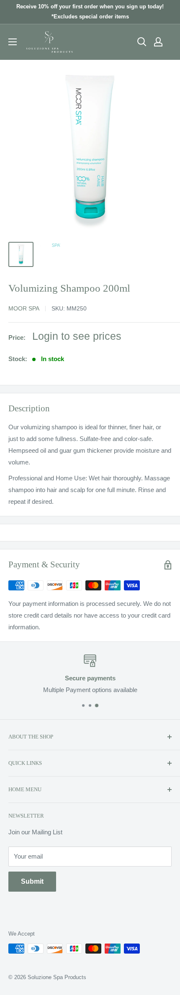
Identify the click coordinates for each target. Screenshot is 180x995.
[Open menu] (12, 41)
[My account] (158, 41)
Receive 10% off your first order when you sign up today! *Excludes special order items (90, 11)
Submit (32, 881)
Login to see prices (76, 336)
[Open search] (142, 41)
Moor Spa (23, 308)
